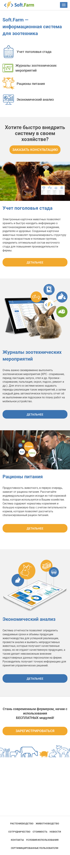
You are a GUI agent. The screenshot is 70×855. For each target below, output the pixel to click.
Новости (55, 831)
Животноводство (47, 823)
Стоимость (40, 831)
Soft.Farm (21, 4)
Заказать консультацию (35, 150)
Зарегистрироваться (35, 731)
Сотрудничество (19, 831)
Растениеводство (21, 823)
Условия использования (42, 840)
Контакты (17, 840)
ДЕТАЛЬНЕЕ (35, 262)
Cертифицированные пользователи (34, 848)
